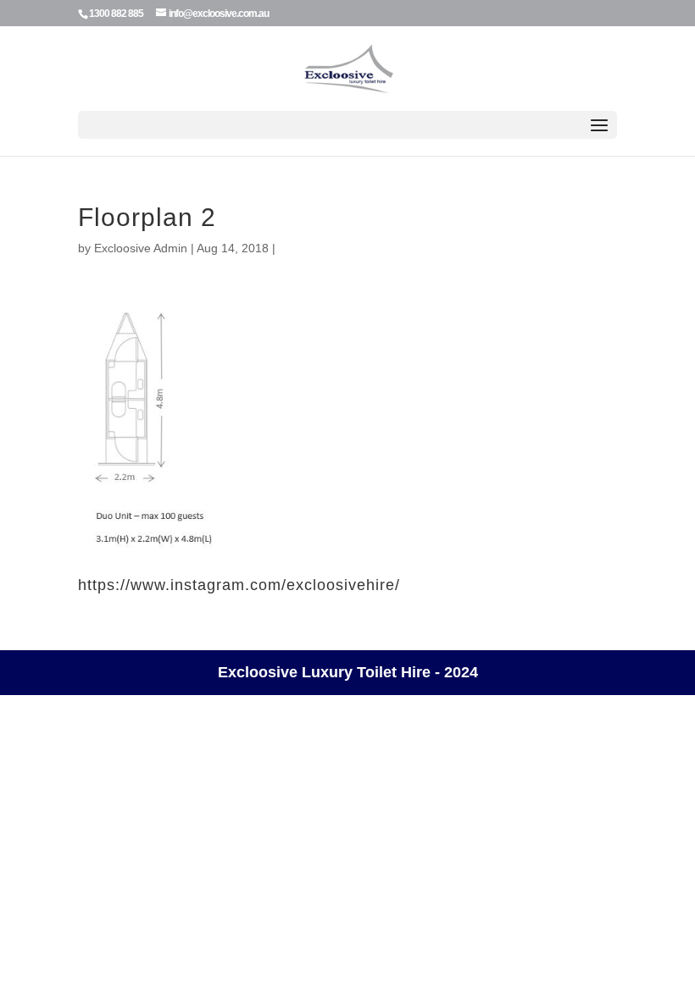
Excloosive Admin (140, 248)
